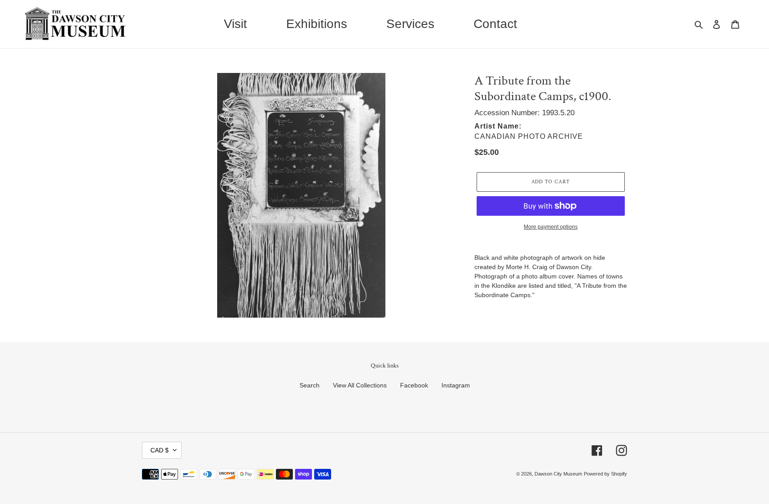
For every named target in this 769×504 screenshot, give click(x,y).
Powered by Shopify (605, 473)
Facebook (414, 385)
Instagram (455, 385)
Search (310, 385)
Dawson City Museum (558, 473)
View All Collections (360, 385)
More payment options (551, 227)
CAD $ (159, 450)
